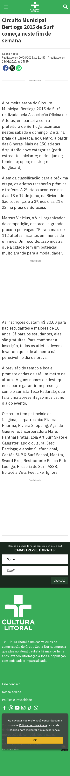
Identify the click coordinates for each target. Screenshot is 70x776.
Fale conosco (11, 684)
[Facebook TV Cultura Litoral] (4, 708)
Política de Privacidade (33, 725)
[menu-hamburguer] (6, 7)
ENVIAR (59, 581)
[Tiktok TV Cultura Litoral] (29, 708)
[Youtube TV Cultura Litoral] (17, 708)
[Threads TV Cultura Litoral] (10, 708)
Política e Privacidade (17, 700)
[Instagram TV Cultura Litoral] (23, 708)
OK (35, 740)
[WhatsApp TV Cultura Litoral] (35, 708)
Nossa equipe (11, 692)
